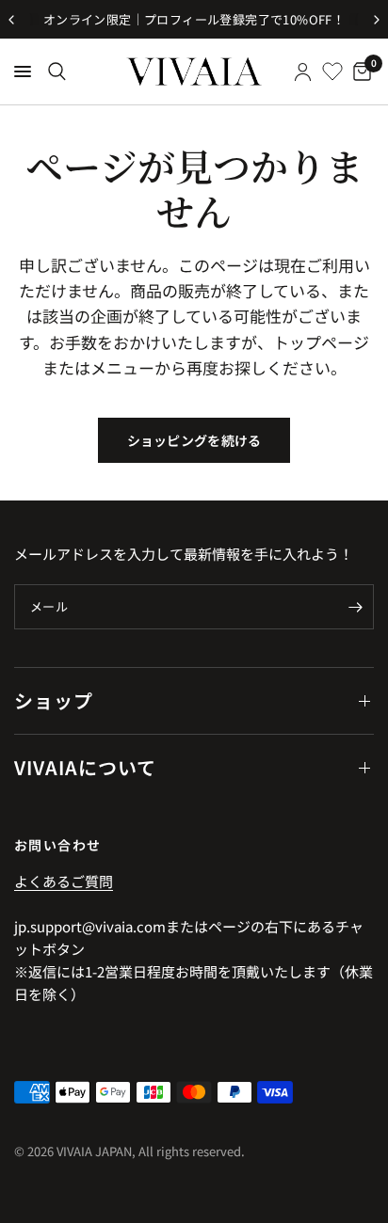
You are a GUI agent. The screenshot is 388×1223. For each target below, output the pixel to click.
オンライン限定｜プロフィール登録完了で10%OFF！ (194, 19)
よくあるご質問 (63, 881)
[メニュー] (22, 71)
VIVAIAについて (85, 767)
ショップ (53, 700)
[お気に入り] (332, 71)
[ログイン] (303, 71)
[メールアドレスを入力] (355, 606)
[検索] (57, 71)
